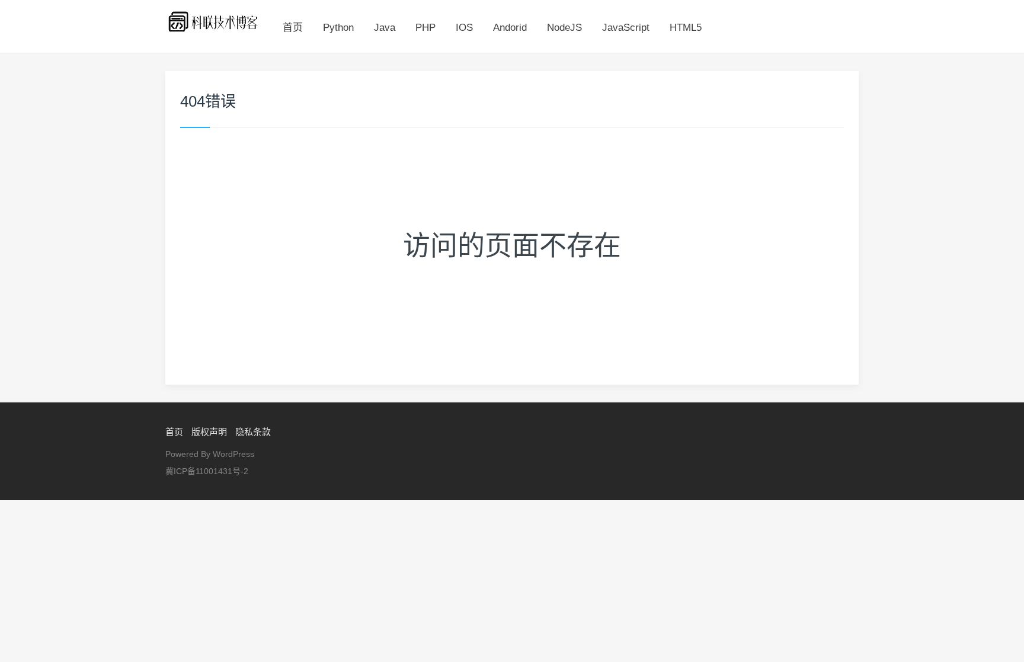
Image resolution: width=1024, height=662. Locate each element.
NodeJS (564, 27)
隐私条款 (253, 432)
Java (384, 27)
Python (338, 27)
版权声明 (209, 432)
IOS (464, 27)
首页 (293, 27)
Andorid (510, 27)
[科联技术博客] (213, 21)
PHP (425, 27)
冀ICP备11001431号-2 (206, 471)
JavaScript (625, 27)
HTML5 (686, 27)
